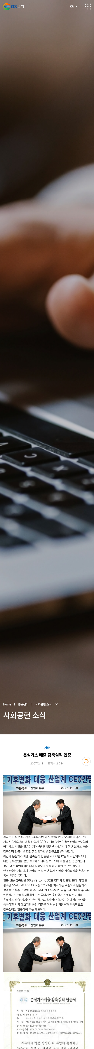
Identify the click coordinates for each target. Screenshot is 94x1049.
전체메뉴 (88, 6)
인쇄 (86, 761)
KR (72, 6)
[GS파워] (13, 6)
